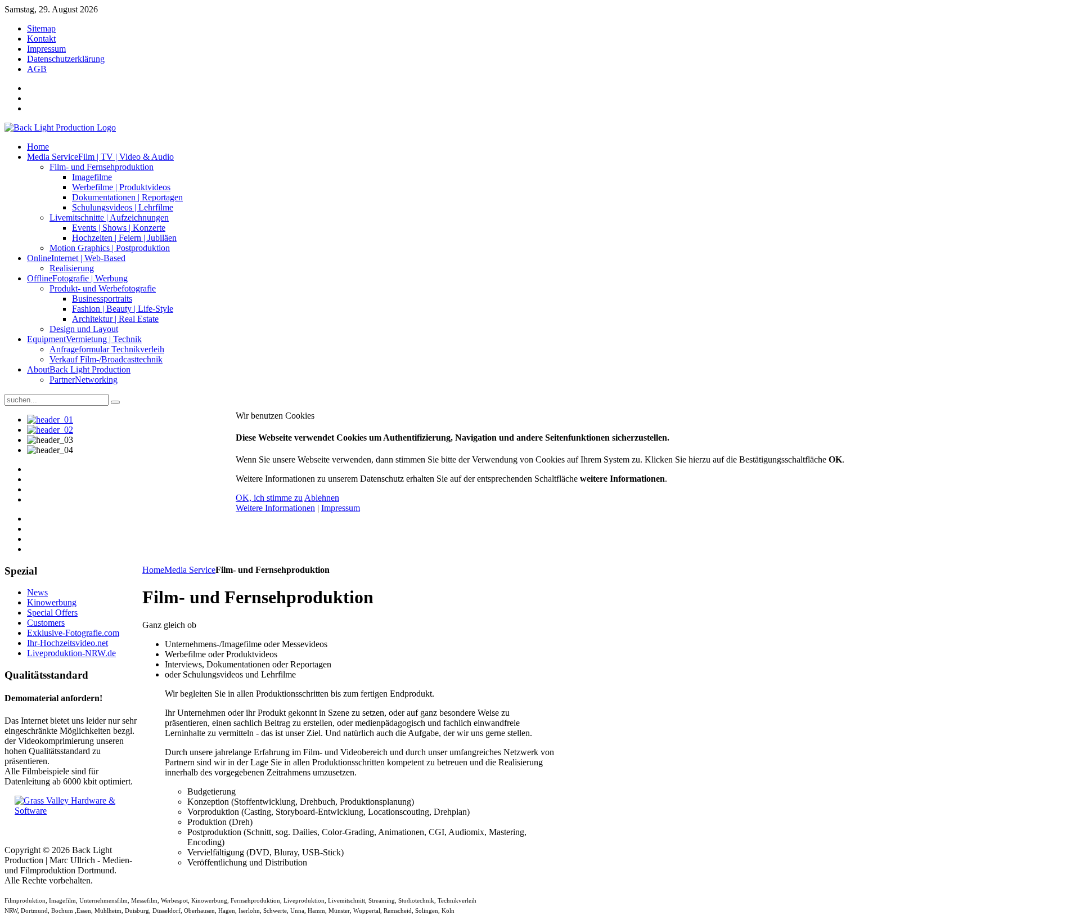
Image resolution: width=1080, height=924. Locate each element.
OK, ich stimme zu (269, 498)
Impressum (340, 508)
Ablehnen (321, 498)
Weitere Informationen (275, 508)
